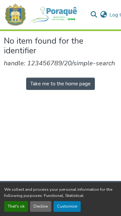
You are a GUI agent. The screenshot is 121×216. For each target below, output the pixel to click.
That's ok (16, 206)
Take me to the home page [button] (60, 83)
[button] (44, 15)
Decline (41, 206)
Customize (67, 206)
